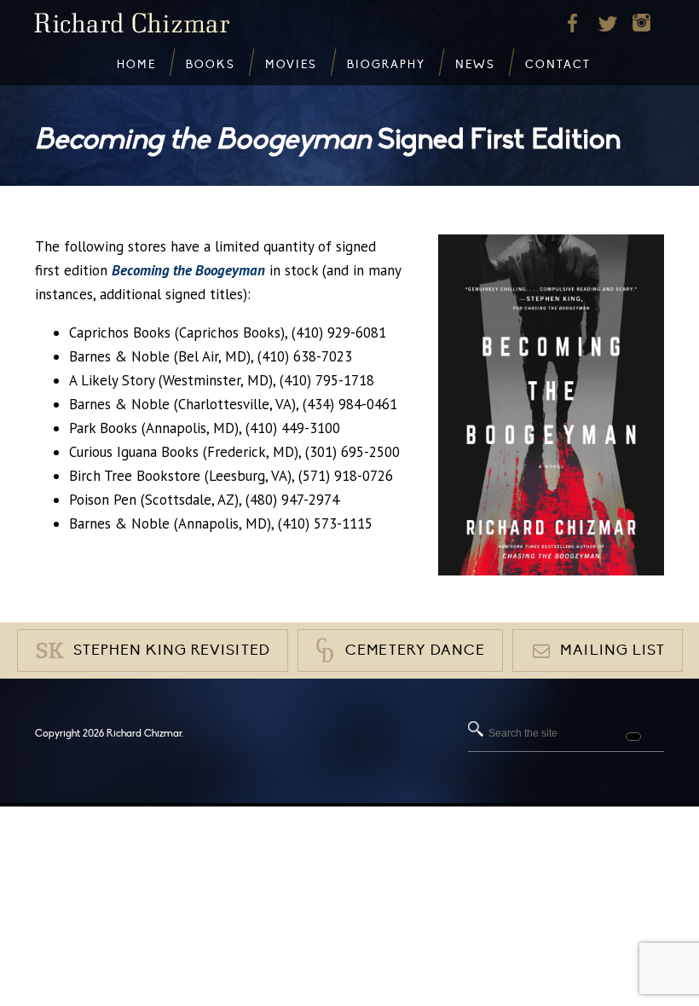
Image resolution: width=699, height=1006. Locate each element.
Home (136, 65)
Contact (558, 65)
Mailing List (612, 650)
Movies (291, 65)
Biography (386, 65)
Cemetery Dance (415, 650)
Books (210, 65)
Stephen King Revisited (171, 650)
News (475, 65)
